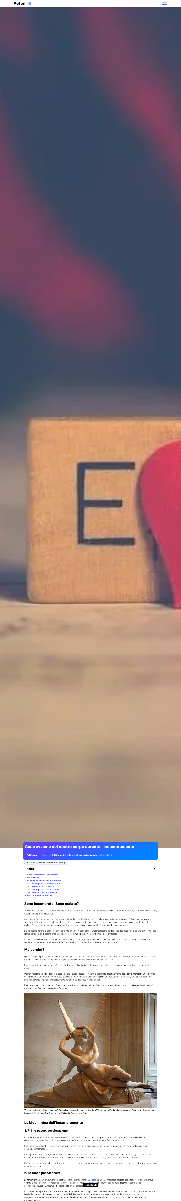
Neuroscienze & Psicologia (53, 862)
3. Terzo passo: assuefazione (44, 889)
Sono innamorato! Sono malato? (43, 874)
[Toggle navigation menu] (164, 2)
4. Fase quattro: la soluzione (43, 892)
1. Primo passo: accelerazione (44, 883)
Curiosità (30, 862)
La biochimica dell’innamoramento (44, 880)
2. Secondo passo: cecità (41, 886)
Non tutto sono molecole (39, 895)
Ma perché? (33, 877)
